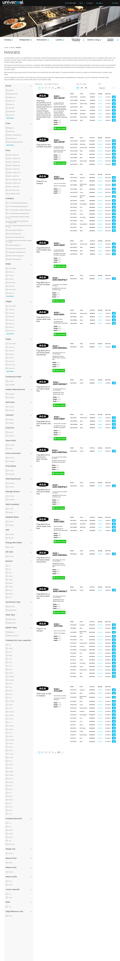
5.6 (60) (10, 782)
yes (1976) (11, 474)
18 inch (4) (11, 354)
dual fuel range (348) (14, 233)
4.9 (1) (10, 761)
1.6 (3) (10, 666)
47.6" (57, 155)
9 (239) (10, 593)
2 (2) (9, 826)
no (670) (11, 432)
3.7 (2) (10, 708)
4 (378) (10, 648)
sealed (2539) (12, 610)
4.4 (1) (10, 733)
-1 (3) (9, 906)
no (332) (11, 381)
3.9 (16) (10, 718)
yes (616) (11, 423)
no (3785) (11, 445)
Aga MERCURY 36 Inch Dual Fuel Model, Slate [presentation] (59, 288)
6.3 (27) (10, 799)
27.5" (57, 193)
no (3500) (11, 394)
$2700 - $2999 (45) (14, 158)
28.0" (56, 297)
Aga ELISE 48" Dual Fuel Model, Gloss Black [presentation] (60, 151)
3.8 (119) (10, 711)
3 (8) (9, 572)
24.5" (57, 707)
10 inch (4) (11, 313)
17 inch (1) (11, 275)
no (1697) (11, 496)
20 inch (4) (11, 330)
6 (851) (10, 583)
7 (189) (10, 586)
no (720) (11, 547)
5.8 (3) (10, 789)
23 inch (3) (11, 368)
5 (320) (10, 833)
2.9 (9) (10, 694)
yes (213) (11, 525)
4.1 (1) (10, 722)
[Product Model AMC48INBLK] (44, 526)
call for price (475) (13, 190)
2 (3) (9, 569)
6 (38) (10, 655)
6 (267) (10, 837)
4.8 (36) (10, 757)
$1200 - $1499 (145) (14, 183)
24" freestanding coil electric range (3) (19, 210)
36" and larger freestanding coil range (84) (20, 226)
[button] (19, 90)
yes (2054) (11, 461)
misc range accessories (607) (17, 248)
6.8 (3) (10, 806)
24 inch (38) (11, 289)
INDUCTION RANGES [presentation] (58, 319)
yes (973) (11, 410)
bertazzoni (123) (13, 94)
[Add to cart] (114, 97)
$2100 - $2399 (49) (14, 165)
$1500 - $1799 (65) (14, 169)
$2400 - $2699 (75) (14, 172)
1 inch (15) (11, 309)
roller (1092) (12, 619)
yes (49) (10, 512)
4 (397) (10, 576)
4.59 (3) (10, 743)
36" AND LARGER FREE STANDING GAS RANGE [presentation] (59, 103)
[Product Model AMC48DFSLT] (43, 492)
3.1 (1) (10, 697)
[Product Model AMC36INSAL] (43, 353)
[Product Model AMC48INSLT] (43, 596)
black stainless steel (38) (15, 142)
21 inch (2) (11, 286)
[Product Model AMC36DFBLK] (44, 250)
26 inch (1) (11, 293)
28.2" (55, 469)
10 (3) (10, 597)
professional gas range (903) (17, 252)
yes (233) (11, 487)
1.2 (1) (10, 659)
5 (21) (10, 652)
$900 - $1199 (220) (14, 186)
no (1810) (11, 470)
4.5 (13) (10, 736)
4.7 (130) (11, 754)
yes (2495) (11, 384)
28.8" (57, 262)
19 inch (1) (11, 327)
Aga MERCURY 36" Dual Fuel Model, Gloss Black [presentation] (60, 254)
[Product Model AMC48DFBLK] (44, 423)
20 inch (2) (11, 361)
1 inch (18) (11, 347)
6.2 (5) (10, 796)
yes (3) (10, 448)
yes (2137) (11, 435)
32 (82, 88)
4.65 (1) (10, 750)
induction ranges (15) (14, 245)
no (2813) (11, 406)
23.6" (57, 703)
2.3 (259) (11, 676)
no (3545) (11, 483)
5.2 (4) (10, 768)
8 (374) (10, 590)
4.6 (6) (10, 747)
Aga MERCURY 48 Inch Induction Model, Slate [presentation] (58, 600)
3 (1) (9, 645)
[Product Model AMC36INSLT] (43, 389)
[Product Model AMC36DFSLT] (43, 284)
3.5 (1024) (11, 701)
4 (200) (10, 830)
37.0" (56, 295)
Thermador (101, 77)
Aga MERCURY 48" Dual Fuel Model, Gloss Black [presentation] (60, 426)
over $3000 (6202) (14, 193)
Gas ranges (7, 65)
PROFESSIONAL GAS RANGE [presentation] (60, 423)
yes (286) (11, 397)
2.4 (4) (10, 683)
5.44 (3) (10, 778)
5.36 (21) (11, 775)
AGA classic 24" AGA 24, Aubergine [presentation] (60, 698)
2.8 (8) (10, 690)
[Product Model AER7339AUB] (44, 182)
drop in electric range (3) (15, 230)
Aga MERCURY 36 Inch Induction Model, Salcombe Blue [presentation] (58, 358)
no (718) (10, 509)
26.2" (57, 330)
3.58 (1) (10, 704)
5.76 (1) (10, 785)
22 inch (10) (11, 364)
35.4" (57, 258)
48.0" (55, 465)
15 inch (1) (11, 350)
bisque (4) (11, 128)
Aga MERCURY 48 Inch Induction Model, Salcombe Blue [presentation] (58, 565)
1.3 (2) (10, 662)
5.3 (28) (10, 771)
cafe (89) (11, 108)
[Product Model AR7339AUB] (44, 630)
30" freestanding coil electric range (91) (18, 217)
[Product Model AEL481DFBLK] (44, 146)
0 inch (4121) (12, 343)
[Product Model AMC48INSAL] (43, 560)
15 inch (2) (11, 316)
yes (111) (10, 853)
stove (18, 58)
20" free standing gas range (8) (17, 203)
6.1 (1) (10, 792)
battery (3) (11, 632)
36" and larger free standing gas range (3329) (18, 221)
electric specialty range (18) (16, 237)
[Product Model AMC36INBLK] (44, 319)
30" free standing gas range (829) (18, 213)
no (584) (11, 534)
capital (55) (11, 111)
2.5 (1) (10, 687)
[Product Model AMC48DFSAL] (43, 458)
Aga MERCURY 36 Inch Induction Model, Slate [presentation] (58, 393)
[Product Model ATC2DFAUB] (44, 695)
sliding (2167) (12, 623)
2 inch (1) (11, 357)
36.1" (57, 157)
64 (86, 88)
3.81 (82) (11, 715)
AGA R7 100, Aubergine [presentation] (59, 633)
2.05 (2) (10, 673)
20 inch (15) (11, 282)
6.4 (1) (10, 803)
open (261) (11, 606)
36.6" (57, 122)
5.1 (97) (10, 764)
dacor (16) (11, 115)
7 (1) (9, 894)
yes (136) (11, 538)
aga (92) (10, 90)
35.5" (57, 120)
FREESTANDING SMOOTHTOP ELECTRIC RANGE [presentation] (58, 353)
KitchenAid (94, 77)
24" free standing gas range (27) (18, 206)
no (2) (10, 916)
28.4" (57, 159)
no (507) (11, 521)
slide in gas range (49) (15, 259)
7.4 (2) (10, 897)
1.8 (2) (10, 669)
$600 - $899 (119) (13, 176)
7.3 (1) (10, 814)
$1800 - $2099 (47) (14, 162)
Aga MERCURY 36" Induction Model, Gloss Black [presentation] (60, 322)
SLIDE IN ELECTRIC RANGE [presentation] (60, 183)
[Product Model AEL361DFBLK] (44, 110)
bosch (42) (11, 101)
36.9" (56, 364)
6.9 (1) (10, 810)
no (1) (10, 881)
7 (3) (9, 840)
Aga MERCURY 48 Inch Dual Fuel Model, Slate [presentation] (59, 495)
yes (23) (10, 872)
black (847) (11, 131)
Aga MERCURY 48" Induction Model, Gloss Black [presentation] (60, 529)
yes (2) (10, 884)
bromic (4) (11, 104)
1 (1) (9, 565)
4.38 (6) (10, 729)
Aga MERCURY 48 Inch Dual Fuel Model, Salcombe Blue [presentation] (59, 461)
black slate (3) (12, 138)
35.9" (57, 328)
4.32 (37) (11, 726)
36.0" (57, 191)
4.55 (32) (11, 740)
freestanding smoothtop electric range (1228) (19, 241)
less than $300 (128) (14, 179)
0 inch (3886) (12, 268)
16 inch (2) (11, 320)
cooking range (10, 58)
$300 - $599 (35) (13, 155)
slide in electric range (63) (16, 255)
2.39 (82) (11, 680)
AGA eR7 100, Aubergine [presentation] (60, 186)
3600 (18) (11, 844)
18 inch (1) (11, 323)
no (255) (11, 419)
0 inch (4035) (12, 306)
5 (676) (10, 579)
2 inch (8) (11, 279)
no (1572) (11, 457)
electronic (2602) (13, 635)
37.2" (56, 467)
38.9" (57, 189)
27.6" (57, 124)
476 (58, 88)
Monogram (81, 77)
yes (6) (10, 862)
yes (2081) (11, 499)
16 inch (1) (11, 272)
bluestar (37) (12, 97)
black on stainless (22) (15, 135)
